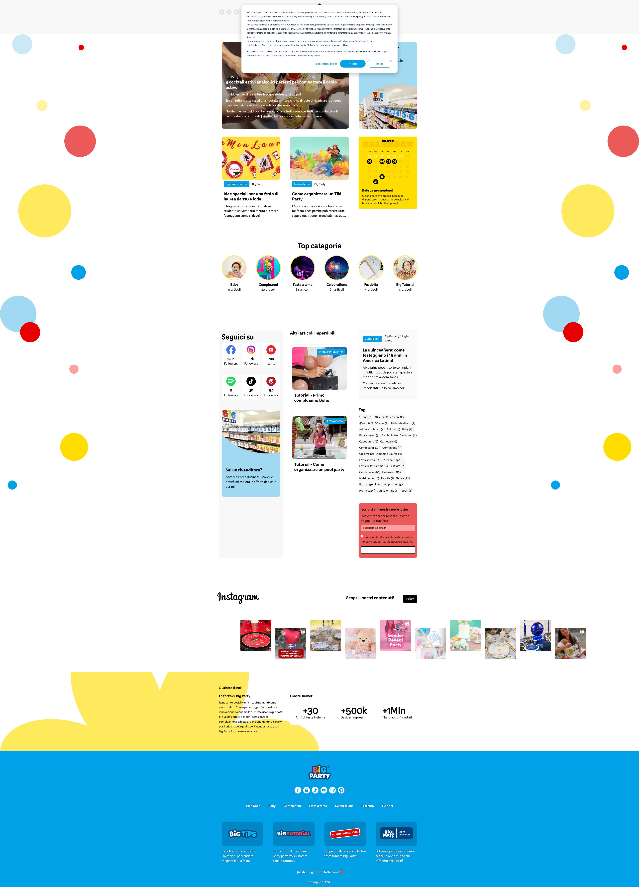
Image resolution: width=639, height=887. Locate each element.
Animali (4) (393, 429)
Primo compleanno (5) (389, 484)
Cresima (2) (366, 454)
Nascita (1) (387, 478)
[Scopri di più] (242, 838)
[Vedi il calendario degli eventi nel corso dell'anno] (388, 173)
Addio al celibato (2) (403, 423)
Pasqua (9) (366, 484)
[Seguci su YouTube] (323, 791)
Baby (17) (408, 429)
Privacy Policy (370, 541)
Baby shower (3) (369, 435)
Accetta (353, 63)
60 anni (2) (382, 423)
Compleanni (292, 806)
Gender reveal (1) (369, 472)
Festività (367, 806)
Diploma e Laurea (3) (389, 454)
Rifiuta (379, 63)
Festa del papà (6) (393, 460)
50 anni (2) (366, 423)
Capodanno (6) (368, 441)
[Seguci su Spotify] (332, 791)
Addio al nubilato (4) (372, 429)
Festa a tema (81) (369, 460)
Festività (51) (397, 466)
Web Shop (253, 806)
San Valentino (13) (388, 490)
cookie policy (356, 16)
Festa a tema (318, 806)
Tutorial (387, 806)
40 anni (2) (397, 417)
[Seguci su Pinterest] (341, 791)
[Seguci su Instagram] (229, 12)
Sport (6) (407, 490)
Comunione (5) (391, 447)
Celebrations (344, 806)
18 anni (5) (365, 417)
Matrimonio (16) (369, 478)
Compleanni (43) (369, 447)
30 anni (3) (381, 417)
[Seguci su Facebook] (221, 12)
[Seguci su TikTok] (236, 12)
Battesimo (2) (408, 435)
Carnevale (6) (388, 441)
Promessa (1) (367, 490)
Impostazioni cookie (326, 63)
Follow (410, 598)
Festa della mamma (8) (373, 466)
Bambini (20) (390, 435)
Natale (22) (403, 478)
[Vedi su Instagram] (155, 635)
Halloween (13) (391, 472)
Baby (272, 806)
